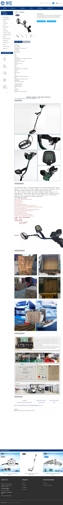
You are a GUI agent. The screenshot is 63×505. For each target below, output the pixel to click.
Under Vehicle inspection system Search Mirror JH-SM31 (5, 66)
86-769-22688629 (6, 488)
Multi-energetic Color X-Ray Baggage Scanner (26, 410)
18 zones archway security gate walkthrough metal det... (5, 80)
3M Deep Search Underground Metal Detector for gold (5, 86)
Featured (21, 12)
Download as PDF (52, 21)
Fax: (2, 490)
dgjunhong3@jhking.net (8, 495)
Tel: (1, 488)
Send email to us (42, 21)
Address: (2, 483)
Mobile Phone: (3, 492)
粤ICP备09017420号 (4, 502)
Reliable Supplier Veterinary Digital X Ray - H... (53, 474)
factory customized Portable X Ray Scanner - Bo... (31, 474)
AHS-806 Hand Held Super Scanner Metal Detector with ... (5, 59)
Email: (2, 495)
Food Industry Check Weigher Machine (5, 73)
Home (16, 12)
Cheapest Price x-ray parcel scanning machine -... (10, 474)
